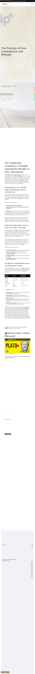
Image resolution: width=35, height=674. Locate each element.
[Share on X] (5, 434)
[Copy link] (10, 434)
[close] (34, 1)
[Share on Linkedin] (8, 434)
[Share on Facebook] (7, 434)
